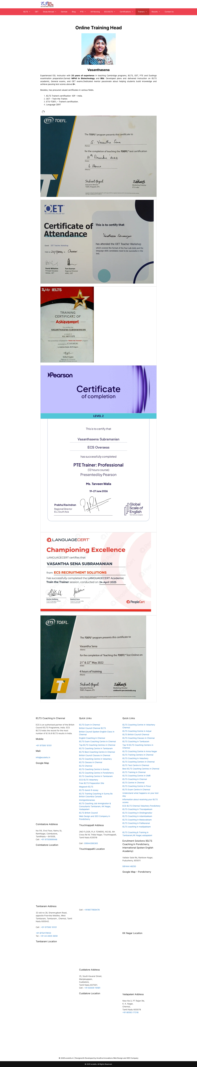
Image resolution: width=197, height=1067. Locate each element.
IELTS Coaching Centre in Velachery (95, 759)
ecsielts (94, 1064)
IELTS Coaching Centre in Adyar (137, 731)
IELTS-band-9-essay (88, 790)
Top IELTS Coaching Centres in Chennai (97, 745)
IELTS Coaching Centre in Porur (136, 786)
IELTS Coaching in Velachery (135, 758)
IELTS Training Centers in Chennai (137, 755)
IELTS (25, 12)
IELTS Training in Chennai (134, 772)
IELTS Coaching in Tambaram (135, 741)
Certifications (125, 12)
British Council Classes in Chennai (94, 755)
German (64, 12)
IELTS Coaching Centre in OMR (136, 776)
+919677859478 (92, 910)
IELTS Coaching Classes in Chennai (138, 738)
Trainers (141, 12)
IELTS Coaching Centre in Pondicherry (96, 773)
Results (155, 12)
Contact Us (169, 12)
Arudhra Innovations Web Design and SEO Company (117, 1058)
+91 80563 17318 (130, 1012)
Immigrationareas (87, 800)
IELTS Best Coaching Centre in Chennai (97, 752)
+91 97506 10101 (44, 745)
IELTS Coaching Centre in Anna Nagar (139, 751)
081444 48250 (129, 866)
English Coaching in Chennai (92, 738)
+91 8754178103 (43, 933)
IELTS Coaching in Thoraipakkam (137, 809)
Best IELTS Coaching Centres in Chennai (140, 769)
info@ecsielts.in (43, 757)
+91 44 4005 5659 (49, 936)
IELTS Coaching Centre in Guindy (94, 769)
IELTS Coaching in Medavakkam (137, 820)
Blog (74, 12)
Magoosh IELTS (86, 787)
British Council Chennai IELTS (92, 728)
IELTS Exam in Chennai (89, 725)
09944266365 (91, 843)
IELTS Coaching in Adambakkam (137, 816)
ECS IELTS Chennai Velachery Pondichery (141, 806)
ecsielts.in (69, 1058)
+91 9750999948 (49, 839)
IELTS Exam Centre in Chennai (136, 789)
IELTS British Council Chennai (135, 734)
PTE (81, 12)
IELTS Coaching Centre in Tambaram (96, 748)
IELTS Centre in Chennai (133, 782)
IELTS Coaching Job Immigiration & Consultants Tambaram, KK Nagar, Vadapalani (95, 806)
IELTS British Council (88, 813)
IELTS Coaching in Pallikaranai (136, 823)
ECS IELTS (108, 12)
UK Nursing (95, 12)
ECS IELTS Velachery (88, 780)
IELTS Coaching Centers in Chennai (138, 762)
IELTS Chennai (85, 766)
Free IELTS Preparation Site (91, 783)
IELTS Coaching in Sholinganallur (137, 813)
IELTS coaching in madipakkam (136, 827)
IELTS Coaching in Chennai (134, 779)
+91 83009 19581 (92, 988)
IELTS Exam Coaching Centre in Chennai (97, 741)
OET (36, 12)
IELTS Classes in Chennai (90, 762)
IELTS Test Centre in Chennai (135, 765)
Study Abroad (48, 12)
